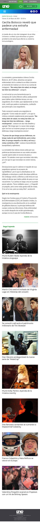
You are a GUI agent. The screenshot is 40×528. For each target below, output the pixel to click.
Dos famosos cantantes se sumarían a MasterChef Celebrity (19, 425)
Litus (25, 1)
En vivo (29, 6)
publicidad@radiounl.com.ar (20, 518)
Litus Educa (33, 1)
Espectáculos (7, 16)
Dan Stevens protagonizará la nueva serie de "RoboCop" (18, 358)
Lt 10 (6, 6)
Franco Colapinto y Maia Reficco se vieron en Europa (17, 459)
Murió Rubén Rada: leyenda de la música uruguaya (17, 257)
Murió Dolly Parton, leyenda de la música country (17, 392)
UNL (5, 1)
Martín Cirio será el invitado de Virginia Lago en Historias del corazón (19, 290)
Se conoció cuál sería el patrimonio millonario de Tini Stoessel (17, 324)
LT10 (20, 1)
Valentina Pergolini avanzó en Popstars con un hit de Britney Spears (19, 493)
